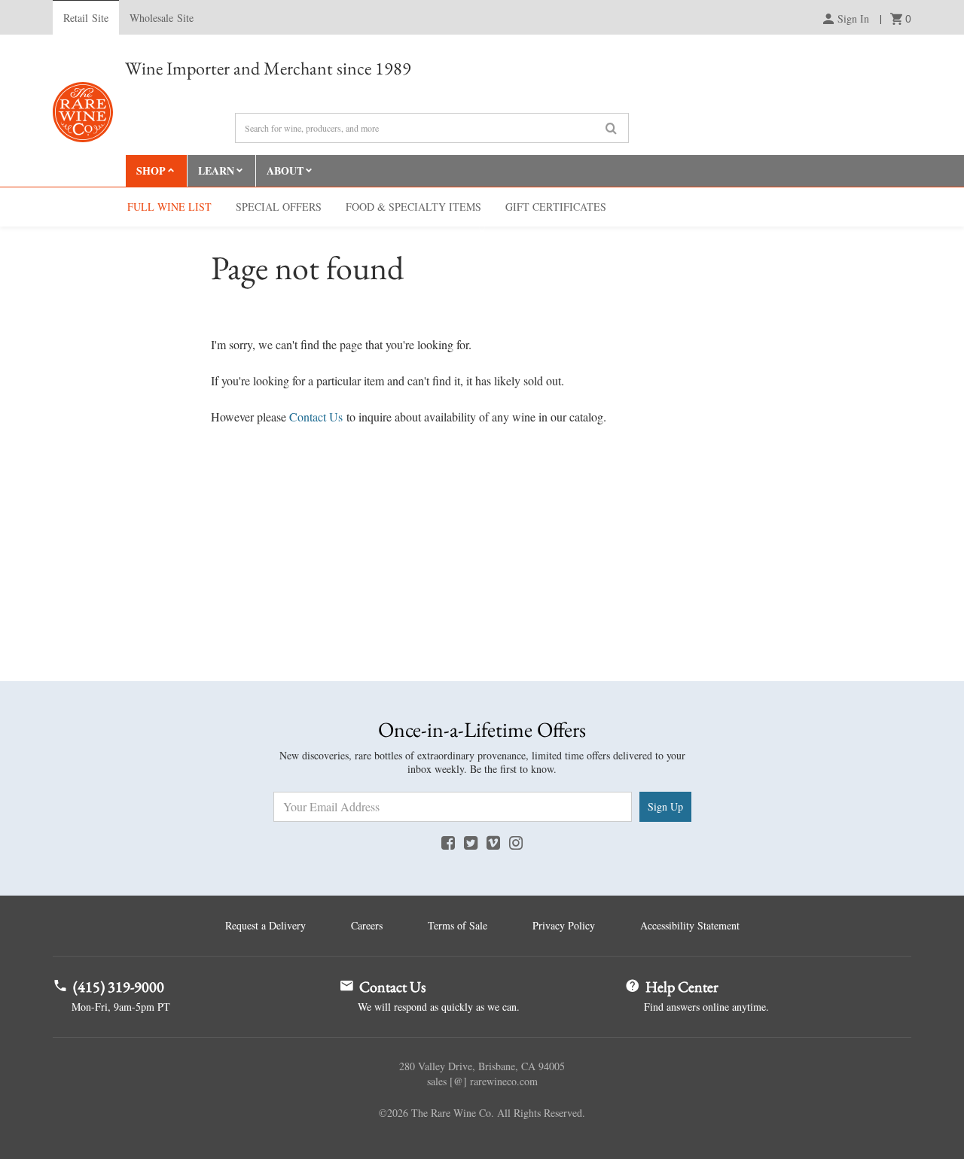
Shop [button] (151, 170)
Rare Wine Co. (83, 112)
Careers (367, 925)
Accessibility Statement (690, 925)
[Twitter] (470, 842)
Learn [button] (216, 170)
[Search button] (611, 128)
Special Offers (279, 206)
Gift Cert (555, 206)
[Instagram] (516, 842)
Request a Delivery (265, 925)
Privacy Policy (563, 925)
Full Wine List (169, 206)
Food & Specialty (413, 206)
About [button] (285, 170)
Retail (85, 18)
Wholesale (162, 18)
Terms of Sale (457, 925)
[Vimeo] (493, 842)
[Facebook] (448, 842)
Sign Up (665, 806)
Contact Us (316, 416)
